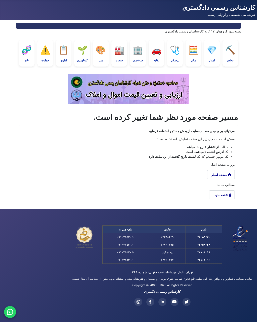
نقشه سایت (222, 195)
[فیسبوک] (150, 302)
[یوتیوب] (174, 302)
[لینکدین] (162, 302)
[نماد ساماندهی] (84, 237)
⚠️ (45, 53)
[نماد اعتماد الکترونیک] (240, 238)
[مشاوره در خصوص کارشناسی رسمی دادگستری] (10, 312)
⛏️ (230, 53)
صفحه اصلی (219, 175)
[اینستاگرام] (138, 302)
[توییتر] (187, 302)
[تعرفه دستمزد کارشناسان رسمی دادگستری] (128, 89)
